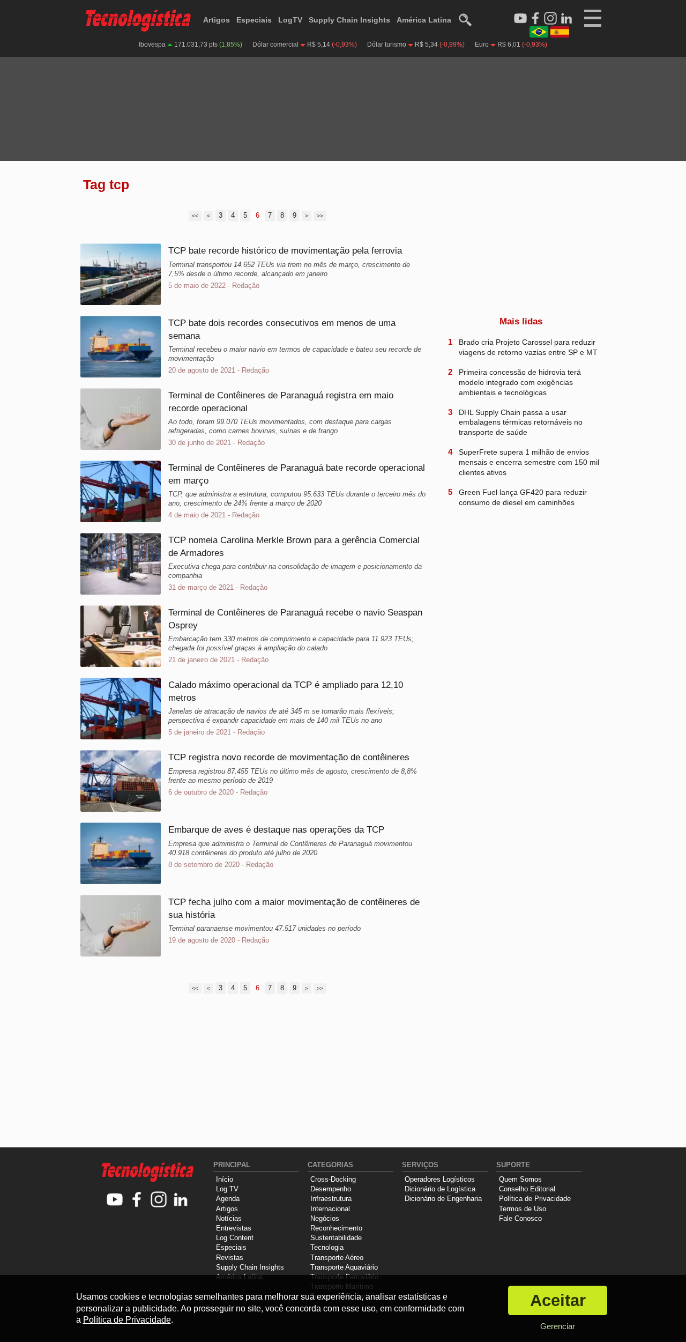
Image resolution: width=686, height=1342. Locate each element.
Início (224, 1179)
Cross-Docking (333, 1179)
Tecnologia (327, 1247)
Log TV (227, 1189)
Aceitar (558, 1300)
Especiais (254, 20)
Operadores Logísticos (440, 1179)
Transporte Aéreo (336, 1258)
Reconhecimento (336, 1228)
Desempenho (330, 1189)
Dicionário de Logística (440, 1189)
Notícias (229, 1218)
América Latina (424, 20)
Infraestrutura (331, 1199)
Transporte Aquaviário (344, 1267)
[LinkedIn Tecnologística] (566, 19)
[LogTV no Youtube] (115, 1200)
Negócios (324, 1218)
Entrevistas (233, 1228)
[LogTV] (520, 19)
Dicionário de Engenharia (443, 1199)
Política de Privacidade (535, 1199)
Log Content (234, 1238)
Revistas (229, 1258)
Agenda (228, 1199)
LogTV (290, 20)
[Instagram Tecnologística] (550, 19)
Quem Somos (520, 1179)
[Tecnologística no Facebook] (137, 1200)
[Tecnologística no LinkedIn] (181, 1200)
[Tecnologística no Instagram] (159, 1200)
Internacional (330, 1209)
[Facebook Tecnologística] (535, 19)
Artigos (216, 20)
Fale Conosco (520, 1218)
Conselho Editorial (527, 1189)
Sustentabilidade (336, 1238)
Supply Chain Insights (349, 20)
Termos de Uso (522, 1209)
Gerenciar (557, 1326)
